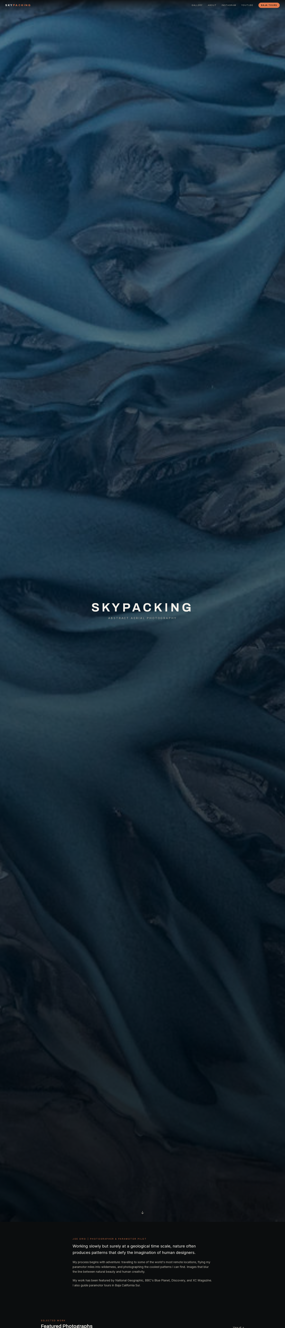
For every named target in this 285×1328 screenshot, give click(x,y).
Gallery (197, 5)
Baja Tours (269, 5)
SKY (18, 5)
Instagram (229, 5)
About (212, 5)
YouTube (247, 5)
